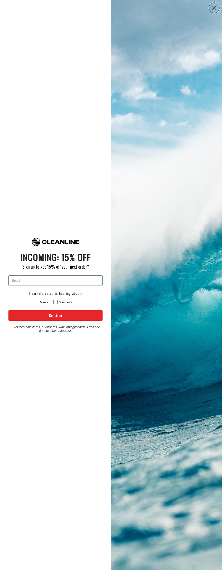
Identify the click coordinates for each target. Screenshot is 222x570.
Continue (55, 315)
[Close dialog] (214, 8)
